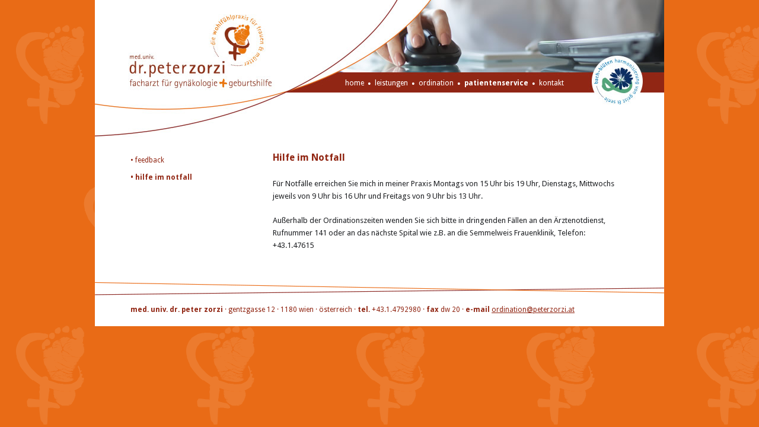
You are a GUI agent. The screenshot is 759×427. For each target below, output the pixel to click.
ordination (436, 83)
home (354, 83)
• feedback (147, 160)
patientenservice (496, 83)
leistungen (391, 83)
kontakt (551, 83)
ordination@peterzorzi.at (533, 309)
